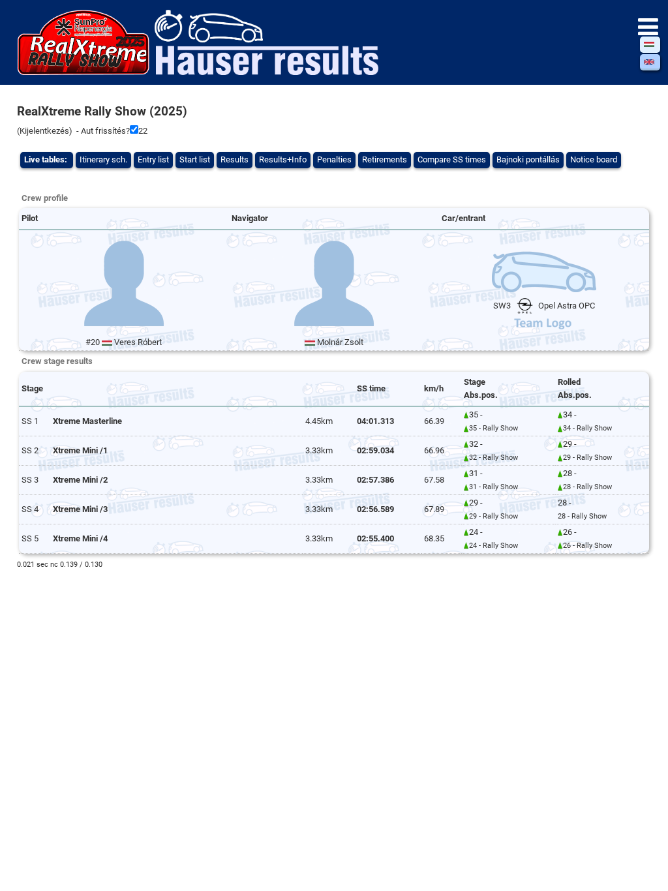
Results (234, 159)
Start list (194, 159)
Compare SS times (452, 159)
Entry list (153, 159)
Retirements (384, 159)
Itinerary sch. (103, 159)
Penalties (334, 159)
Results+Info (283, 159)
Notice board (593, 159)
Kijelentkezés (44, 131)
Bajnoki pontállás (528, 159)
